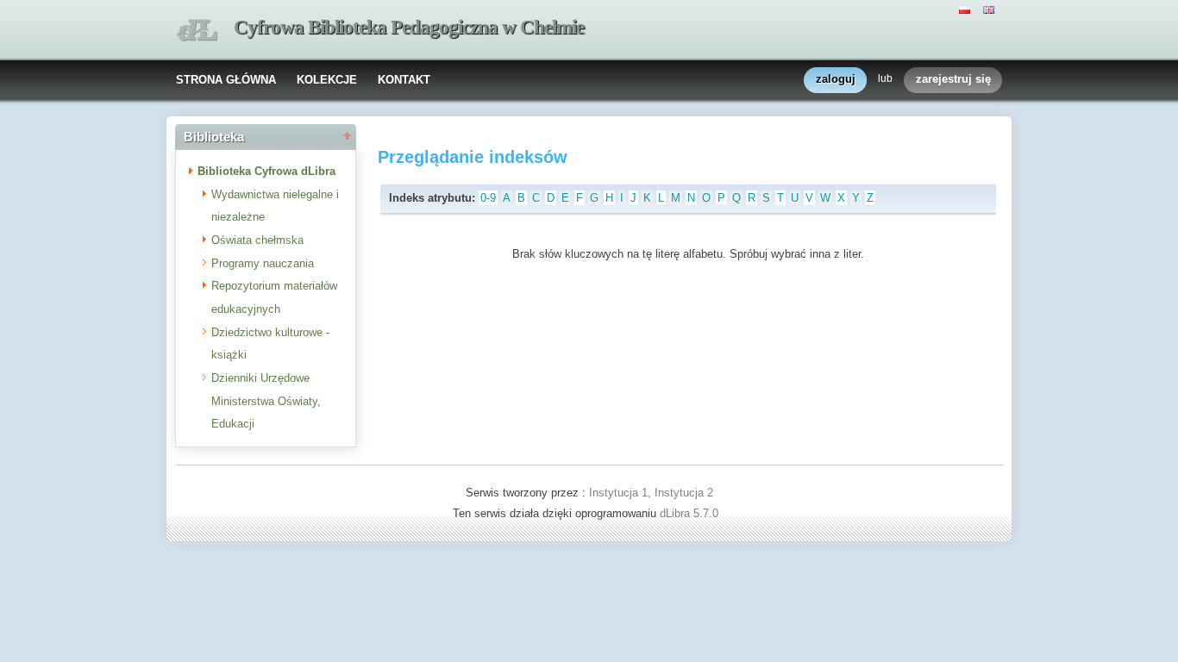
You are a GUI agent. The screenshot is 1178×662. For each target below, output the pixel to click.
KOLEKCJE (327, 79)
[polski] (966, 8)
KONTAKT (404, 79)
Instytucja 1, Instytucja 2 (651, 492)
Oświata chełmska (257, 240)
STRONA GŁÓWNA (226, 79)
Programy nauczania (262, 263)
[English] (991, 8)
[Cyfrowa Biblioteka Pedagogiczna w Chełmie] (196, 30)
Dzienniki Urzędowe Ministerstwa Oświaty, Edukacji (266, 401)
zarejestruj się (953, 78)
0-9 (488, 197)
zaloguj (835, 78)
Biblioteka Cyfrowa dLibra (266, 171)
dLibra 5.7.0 (691, 513)
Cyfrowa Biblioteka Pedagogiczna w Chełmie (409, 27)
